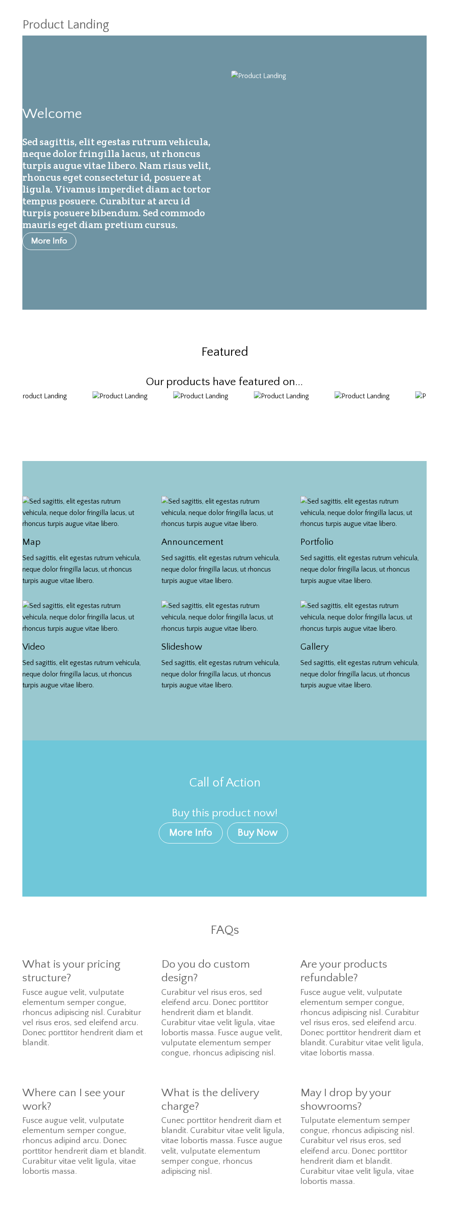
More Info (49, 241)
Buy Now (258, 832)
